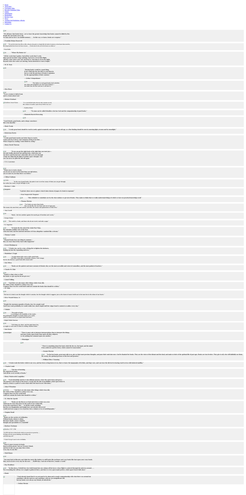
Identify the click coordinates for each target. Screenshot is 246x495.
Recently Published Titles (12, 10)
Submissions (8, 13)
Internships (8, 22)
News (6, 19)
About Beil (8, 6)
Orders (7, 12)
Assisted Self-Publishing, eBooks (15, 20)
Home (6, 5)
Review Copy (9, 17)
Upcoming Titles (10, 8)
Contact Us (8, 24)
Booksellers (8, 15)
